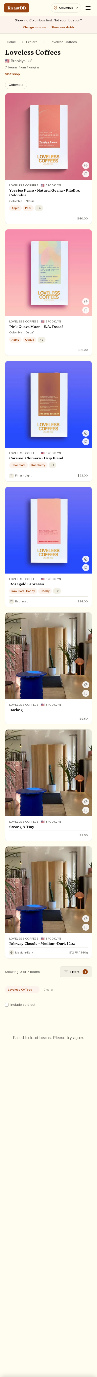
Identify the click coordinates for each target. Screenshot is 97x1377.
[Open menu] (88, 8)
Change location (34, 27)
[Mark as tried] (85, 165)
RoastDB (16, 7)
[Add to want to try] (85, 173)
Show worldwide (62, 27)
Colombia (16, 85)
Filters (78, 972)
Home (11, 42)
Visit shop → (14, 74)
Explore (32, 42)
